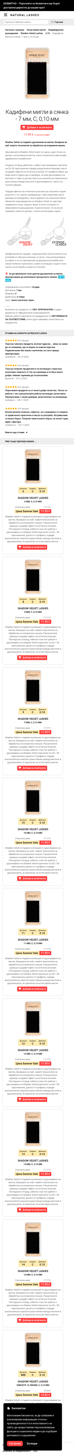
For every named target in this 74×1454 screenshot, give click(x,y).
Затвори (32, 1443)
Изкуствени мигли (36, 30)
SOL (35, 1451)
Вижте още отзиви (15, 432)
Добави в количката (38, 127)
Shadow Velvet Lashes (32, 33)
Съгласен (15, 1443)
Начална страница (14, 30)
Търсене (58, 22)
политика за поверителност (17, 1451)
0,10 (48, 33)
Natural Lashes (24, 15)
